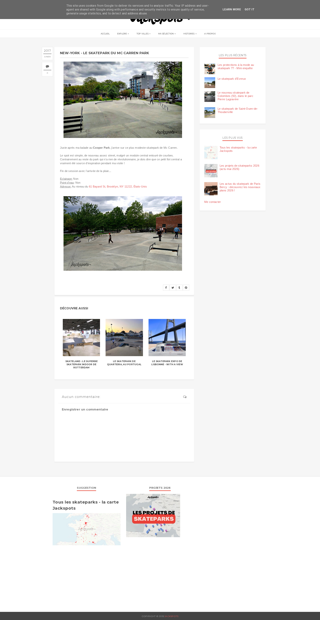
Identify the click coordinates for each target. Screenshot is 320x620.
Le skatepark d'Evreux (232, 78)
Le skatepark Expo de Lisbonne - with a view (167, 363)
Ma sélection (166, 33)
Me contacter (212, 201)
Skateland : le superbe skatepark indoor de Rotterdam (81, 364)
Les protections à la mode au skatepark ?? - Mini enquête (236, 66)
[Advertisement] (87, 577)
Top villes (142, 33)
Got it (249, 9)
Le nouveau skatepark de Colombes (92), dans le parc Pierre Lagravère (235, 96)
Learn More (232, 9)
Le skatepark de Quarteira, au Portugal (124, 363)
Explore (122, 33)
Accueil (105, 33)
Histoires (189, 33)
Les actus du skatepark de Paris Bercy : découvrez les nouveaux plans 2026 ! (240, 187)
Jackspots (171, 616)
